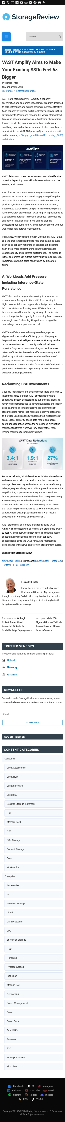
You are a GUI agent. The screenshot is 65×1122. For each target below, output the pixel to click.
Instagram (56, 561)
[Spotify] (31, 3)
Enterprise (7, 91)
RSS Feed (24, 565)
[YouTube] (22, 3)
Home (8, 49)
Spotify (45, 561)
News (16, 49)
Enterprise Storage (26, 91)
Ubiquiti (11, 660)
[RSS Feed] (44, 3)
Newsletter (7, 561)
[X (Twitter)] (8, 3)
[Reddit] (36, 3)
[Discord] (40, 3)
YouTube (19, 561)
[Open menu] (6, 36)
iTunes (37, 561)
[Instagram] (13, 3)
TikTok (14, 565)
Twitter (6, 565)
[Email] (26, 3)
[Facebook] (4, 3)
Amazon (12, 674)
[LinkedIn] (18, 3)
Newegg (12, 667)
